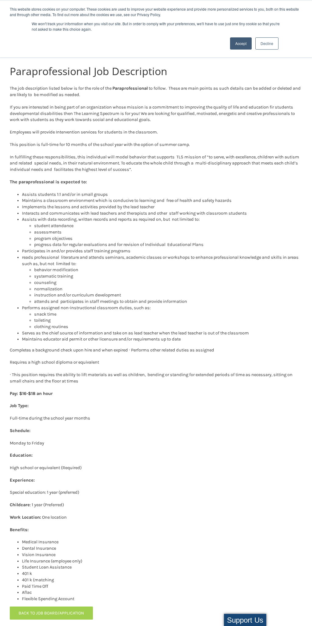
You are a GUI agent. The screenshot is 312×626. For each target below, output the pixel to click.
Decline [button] (267, 43)
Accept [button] (240, 43)
